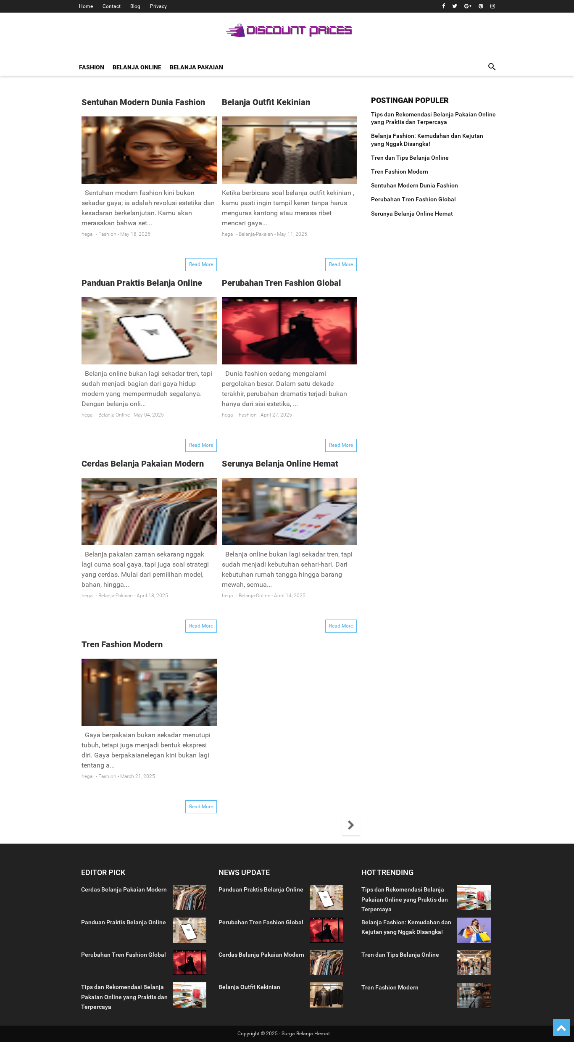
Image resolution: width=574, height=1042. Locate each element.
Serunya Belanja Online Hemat (280, 464)
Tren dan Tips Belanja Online (410, 157)
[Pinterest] (481, 6)
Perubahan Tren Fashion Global (281, 283)
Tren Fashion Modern (122, 644)
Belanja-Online (114, 415)
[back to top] (561, 1027)
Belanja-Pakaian (256, 234)
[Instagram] (492, 6)
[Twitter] (454, 6)
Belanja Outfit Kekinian (266, 102)
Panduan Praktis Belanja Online (142, 283)
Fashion (107, 234)
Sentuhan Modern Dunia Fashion (143, 102)
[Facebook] (443, 6)
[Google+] (468, 6)
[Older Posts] (351, 825)
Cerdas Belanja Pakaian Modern (143, 464)
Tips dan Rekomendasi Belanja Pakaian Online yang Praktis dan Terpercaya (124, 997)
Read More (201, 264)
